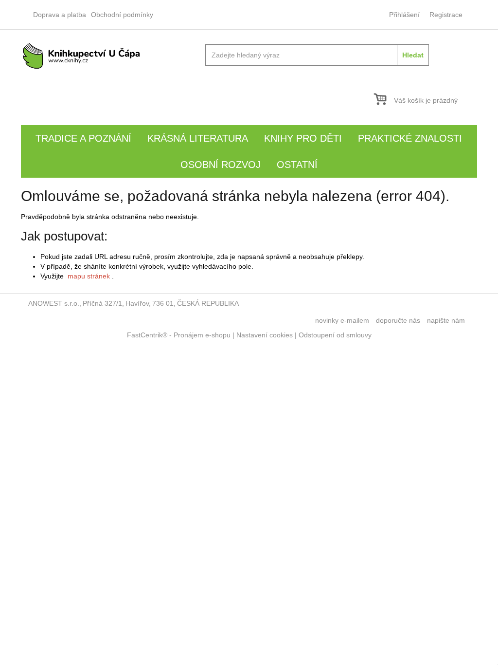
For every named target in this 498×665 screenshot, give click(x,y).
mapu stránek (89, 276)
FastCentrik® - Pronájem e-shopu (179, 335)
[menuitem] (59, 14)
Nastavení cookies (264, 335)
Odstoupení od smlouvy (335, 335)
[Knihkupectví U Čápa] (81, 55)
